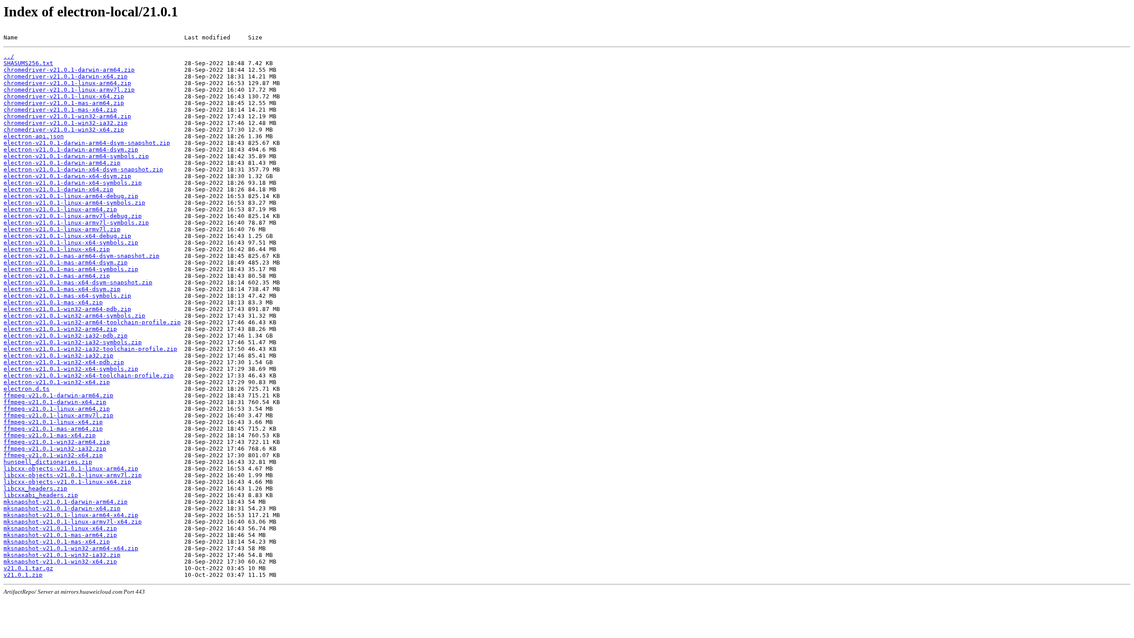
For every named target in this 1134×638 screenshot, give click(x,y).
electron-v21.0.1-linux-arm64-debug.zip (71, 196)
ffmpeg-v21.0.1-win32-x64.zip (53, 455)
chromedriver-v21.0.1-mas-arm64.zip (64, 103)
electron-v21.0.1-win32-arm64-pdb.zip (67, 309)
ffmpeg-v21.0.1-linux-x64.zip (53, 422)
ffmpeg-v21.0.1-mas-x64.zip (50, 435)
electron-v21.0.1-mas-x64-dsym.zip (62, 289)
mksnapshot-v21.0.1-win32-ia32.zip (62, 555)
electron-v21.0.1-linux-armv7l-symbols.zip (76, 222)
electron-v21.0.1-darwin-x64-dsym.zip (67, 176)
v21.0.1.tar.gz (28, 568)
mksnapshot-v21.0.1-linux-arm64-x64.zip (71, 515)
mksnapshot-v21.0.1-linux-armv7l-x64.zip (73, 521)
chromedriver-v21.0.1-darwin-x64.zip (66, 76)
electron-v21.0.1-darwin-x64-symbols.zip (73, 182)
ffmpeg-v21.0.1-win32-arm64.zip (57, 442)
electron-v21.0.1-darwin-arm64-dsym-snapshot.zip (87, 143)
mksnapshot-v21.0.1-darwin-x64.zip (62, 508)
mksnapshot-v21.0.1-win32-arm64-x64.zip (71, 548)
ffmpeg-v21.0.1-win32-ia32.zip (55, 448)
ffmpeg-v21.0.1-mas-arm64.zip (53, 428)
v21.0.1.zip (23, 575)
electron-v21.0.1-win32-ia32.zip (58, 355)
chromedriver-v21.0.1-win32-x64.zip (64, 129)
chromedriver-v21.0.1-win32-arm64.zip (67, 116)
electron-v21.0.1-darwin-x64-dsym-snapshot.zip (83, 169)
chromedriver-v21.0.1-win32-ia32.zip (66, 123)
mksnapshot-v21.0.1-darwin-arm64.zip (66, 501)
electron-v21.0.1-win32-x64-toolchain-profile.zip (89, 375)
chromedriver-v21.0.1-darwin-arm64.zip (69, 69)
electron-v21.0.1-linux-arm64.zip (60, 209)
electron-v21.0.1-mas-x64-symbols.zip (67, 295)
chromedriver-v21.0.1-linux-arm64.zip (67, 83)
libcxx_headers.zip (35, 488)
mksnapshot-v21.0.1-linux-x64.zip (60, 528)
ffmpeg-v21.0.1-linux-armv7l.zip (58, 415)
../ (9, 56)
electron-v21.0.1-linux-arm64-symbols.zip (74, 202)
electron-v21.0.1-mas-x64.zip (53, 302)
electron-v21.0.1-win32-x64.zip (57, 382)
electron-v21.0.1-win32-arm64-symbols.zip (74, 315)
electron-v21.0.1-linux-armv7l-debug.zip (73, 216)
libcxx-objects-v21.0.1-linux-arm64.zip (71, 468)
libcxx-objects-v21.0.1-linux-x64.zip (67, 481)
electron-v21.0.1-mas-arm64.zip (57, 275)
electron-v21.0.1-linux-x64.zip (57, 249)
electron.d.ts (27, 388)
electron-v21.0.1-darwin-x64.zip (58, 189)
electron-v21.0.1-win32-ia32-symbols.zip (73, 342)
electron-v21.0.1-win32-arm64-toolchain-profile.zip (92, 322)
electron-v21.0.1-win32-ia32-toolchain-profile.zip (90, 349)
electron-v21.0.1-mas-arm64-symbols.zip (71, 269)
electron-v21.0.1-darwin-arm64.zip (62, 163)
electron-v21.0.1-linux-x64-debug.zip (67, 236)
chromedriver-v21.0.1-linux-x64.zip (64, 96)
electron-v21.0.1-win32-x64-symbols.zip (71, 369)
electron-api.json (34, 136)
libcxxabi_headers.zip (41, 495)
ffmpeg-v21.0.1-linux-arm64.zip (57, 408)
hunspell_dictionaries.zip (48, 462)
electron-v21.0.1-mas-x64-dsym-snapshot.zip (78, 282)
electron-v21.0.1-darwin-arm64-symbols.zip (76, 156)
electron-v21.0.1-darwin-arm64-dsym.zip (71, 149)
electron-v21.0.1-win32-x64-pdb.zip (64, 362)
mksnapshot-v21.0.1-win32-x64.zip (60, 561)
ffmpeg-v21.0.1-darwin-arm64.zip (58, 395)
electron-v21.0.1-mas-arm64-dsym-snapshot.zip (81, 256)
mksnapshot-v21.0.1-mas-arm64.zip (60, 535)
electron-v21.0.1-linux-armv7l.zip (62, 229)
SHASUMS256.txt (28, 63)
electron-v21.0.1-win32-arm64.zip (60, 329)
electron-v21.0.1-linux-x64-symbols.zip (71, 242)
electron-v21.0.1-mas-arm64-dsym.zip (66, 262)
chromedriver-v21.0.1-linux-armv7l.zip (69, 89)
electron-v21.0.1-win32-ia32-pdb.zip (66, 335)
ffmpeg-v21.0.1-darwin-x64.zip (55, 402)
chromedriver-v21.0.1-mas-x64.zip (60, 109)
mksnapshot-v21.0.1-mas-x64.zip (57, 541)
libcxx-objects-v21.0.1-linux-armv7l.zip (73, 475)
